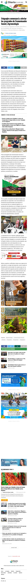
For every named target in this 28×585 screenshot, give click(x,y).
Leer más (4, 500)
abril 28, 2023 (12, 361)
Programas (15, 339)
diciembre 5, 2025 (7, 531)
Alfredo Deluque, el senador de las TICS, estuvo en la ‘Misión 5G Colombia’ (16, 359)
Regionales (18, 571)
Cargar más (14, 547)
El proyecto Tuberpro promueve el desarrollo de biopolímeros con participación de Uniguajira (15, 520)
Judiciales (10, 572)
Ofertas (3, 339)
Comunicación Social (19, 337)
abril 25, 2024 (12, 368)
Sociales (15, 572)
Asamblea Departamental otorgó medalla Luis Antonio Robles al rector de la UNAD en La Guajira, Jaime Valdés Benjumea (14, 125)
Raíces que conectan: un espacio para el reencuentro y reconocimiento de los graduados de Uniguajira (14, 533)
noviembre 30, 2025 (7, 543)
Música (2, 574)
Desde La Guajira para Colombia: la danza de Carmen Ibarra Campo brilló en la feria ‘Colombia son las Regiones (13, 120)
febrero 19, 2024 (6, 35)
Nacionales (3, 572)
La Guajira (14, 35)
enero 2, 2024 (11, 355)
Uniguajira (22, 339)
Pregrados (9, 339)
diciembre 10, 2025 (13, 523)
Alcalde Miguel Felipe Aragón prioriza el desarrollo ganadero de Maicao (16, 365)
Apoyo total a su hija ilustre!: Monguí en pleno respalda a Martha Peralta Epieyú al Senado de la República (13, 130)
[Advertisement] (14, 441)
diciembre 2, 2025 (7, 536)
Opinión (20, 572)
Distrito (12, 571)
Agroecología (9, 337)
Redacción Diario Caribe (11, 33)
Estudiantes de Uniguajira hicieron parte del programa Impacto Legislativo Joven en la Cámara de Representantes (14, 527)
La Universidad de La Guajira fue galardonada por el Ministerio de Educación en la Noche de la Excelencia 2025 (13, 540)
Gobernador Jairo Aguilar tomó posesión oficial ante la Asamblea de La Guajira (16, 353)
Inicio (2, 571)
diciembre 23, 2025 (21, 492)
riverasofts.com (16, 556)
